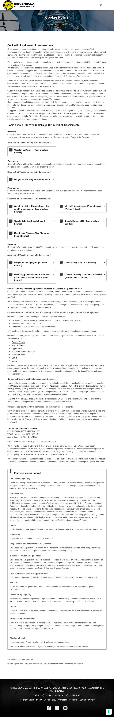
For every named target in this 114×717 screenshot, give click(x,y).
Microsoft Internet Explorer (23, 351)
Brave (14, 357)
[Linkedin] (57, 708)
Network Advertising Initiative (54, 385)
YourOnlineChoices (15, 385)
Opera (14, 360)
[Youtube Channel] (65, 708)
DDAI (24, 388)
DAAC (10, 388)
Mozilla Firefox (18, 345)
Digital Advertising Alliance (86, 385)
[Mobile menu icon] (108, 5)
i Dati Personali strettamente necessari (57, 663)
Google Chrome (18, 342)
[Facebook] (49, 708)
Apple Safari (17, 348)
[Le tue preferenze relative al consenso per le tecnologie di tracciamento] (109, 712)
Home (50, 24)
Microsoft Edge (18, 354)
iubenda (10, 663)
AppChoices (85, 398)
